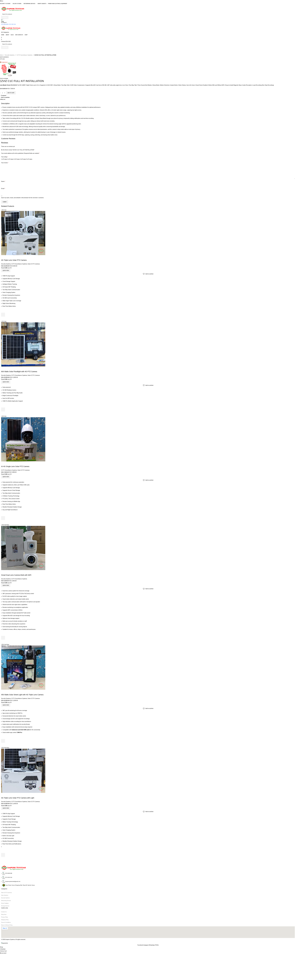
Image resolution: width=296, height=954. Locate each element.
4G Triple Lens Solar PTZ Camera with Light (17, 798)
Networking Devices (6, 900)
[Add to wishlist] (3, 311)
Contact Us (4, 911)
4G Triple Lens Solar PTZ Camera (14, 260)
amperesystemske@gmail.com (12, 881)
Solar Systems (4, 895)
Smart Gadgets (5, 903)
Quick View (6, 270)
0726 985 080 (8, 873)
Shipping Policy (5, 919)
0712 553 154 (8, 877)
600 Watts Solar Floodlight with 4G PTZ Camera (19, 371)
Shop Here (3, 914)
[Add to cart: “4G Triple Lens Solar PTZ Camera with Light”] (3, 855)
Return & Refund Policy (7, 925)
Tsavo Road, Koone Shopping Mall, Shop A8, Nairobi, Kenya (20, 885)
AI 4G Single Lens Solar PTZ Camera (15, 466)
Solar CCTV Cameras (34, 264)
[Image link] (13, 867)
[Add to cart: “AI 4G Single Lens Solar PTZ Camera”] (3, 518)
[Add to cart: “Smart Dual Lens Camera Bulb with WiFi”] (3, 638)
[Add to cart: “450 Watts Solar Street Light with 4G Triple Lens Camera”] (3, 741)
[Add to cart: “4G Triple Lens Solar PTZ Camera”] (3, 315)
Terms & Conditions (6, 922)
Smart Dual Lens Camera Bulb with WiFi (16, 575)
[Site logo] (12, 8)
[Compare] (3, 257)
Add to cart (11, 92)
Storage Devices (5, 905)
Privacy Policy (4, 917)
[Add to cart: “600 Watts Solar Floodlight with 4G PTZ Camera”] (3, 409)
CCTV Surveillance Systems (25, 55)
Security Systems (10, 55)
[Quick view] (3, 318)
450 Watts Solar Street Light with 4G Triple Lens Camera (22, 695)
